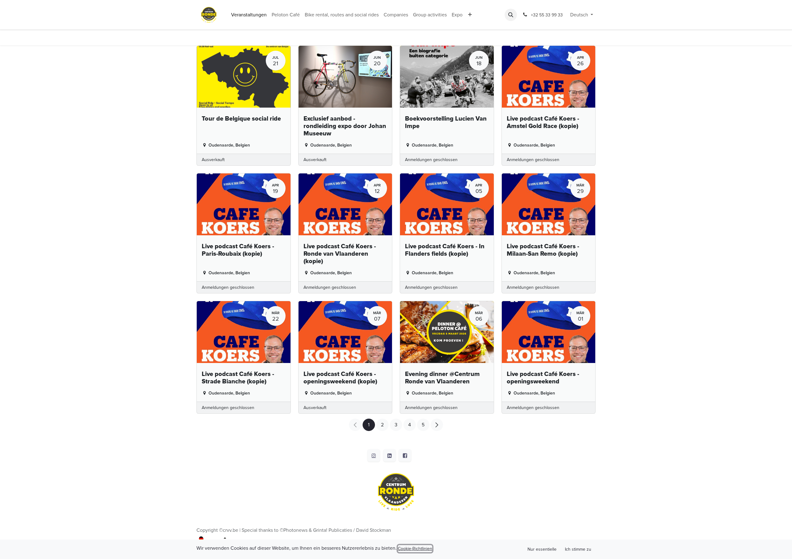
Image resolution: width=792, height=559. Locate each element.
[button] (511, 15)
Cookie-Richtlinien (415, 548)
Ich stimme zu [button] (578, 549)
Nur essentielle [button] (542, 549)
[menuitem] (249, 15)
